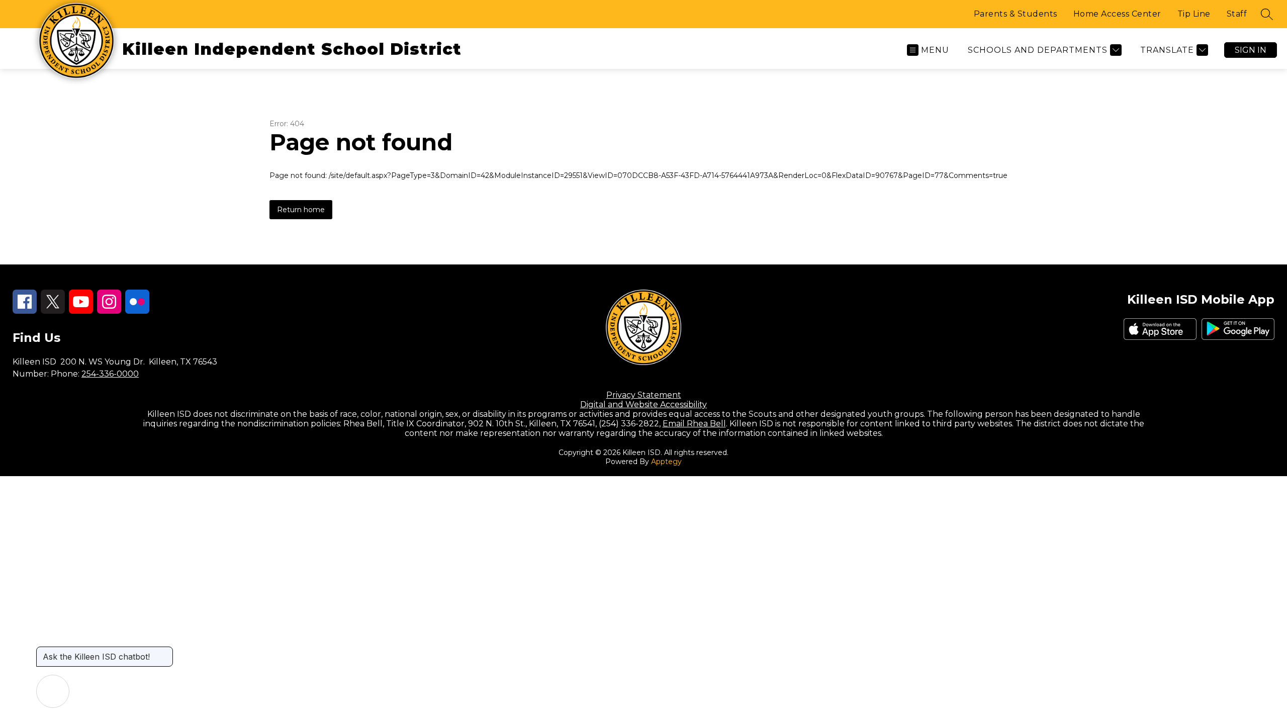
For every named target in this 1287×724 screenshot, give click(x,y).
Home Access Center (1117, 14)
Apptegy (666, 461)
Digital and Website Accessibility (643, 404)
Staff (1237, 14)
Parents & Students (1015, 14)
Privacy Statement (643, 395)
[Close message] (165, 651)
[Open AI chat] (53, 691)
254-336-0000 (110, 374)
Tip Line (1194, 14)
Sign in (1250, 50)
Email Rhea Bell (694, 423)
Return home (301, 209)
